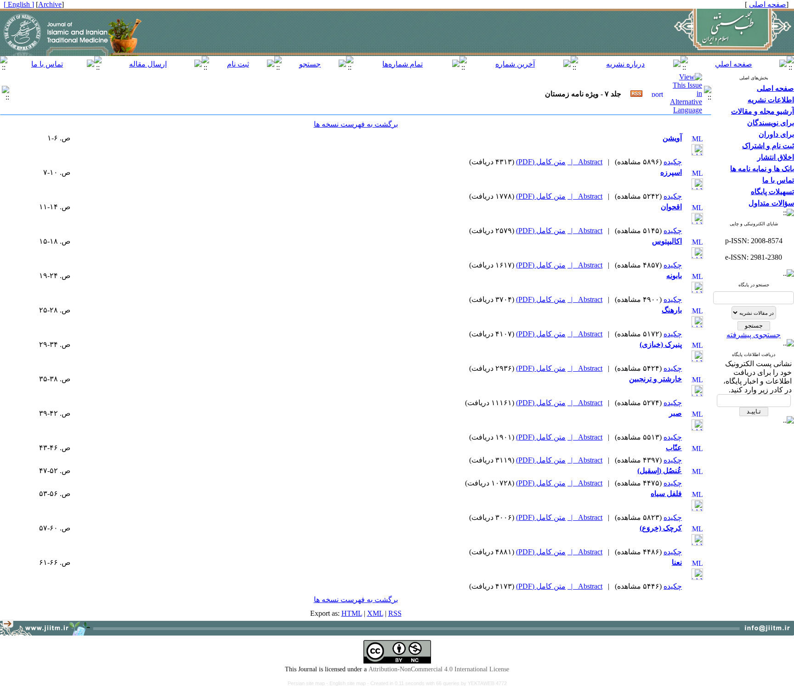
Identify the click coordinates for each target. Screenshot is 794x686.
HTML (351, 613)
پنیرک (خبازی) (661, 344)
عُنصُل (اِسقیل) (659, 470)
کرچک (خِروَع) (661, 528)
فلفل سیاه (666, 493)
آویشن (672, 138)
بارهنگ (672, 310)
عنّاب (674, 448)
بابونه (674, 275)
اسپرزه (671, 172)
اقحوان (671, 207)
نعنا (677, 562)
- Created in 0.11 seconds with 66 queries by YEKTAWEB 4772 (437, 683)
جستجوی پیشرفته (753, 335)
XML (375, 613)
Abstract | (584, 162)
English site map (348, 683)
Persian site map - (308, 683)
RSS (395, 613)
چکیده (673, 162)
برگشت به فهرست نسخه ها (356, 124)
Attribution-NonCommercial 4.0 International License (439, 669)
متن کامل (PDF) (541, 162)
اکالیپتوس (667, 241)
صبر (675, 413)
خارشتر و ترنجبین (655, 379)
